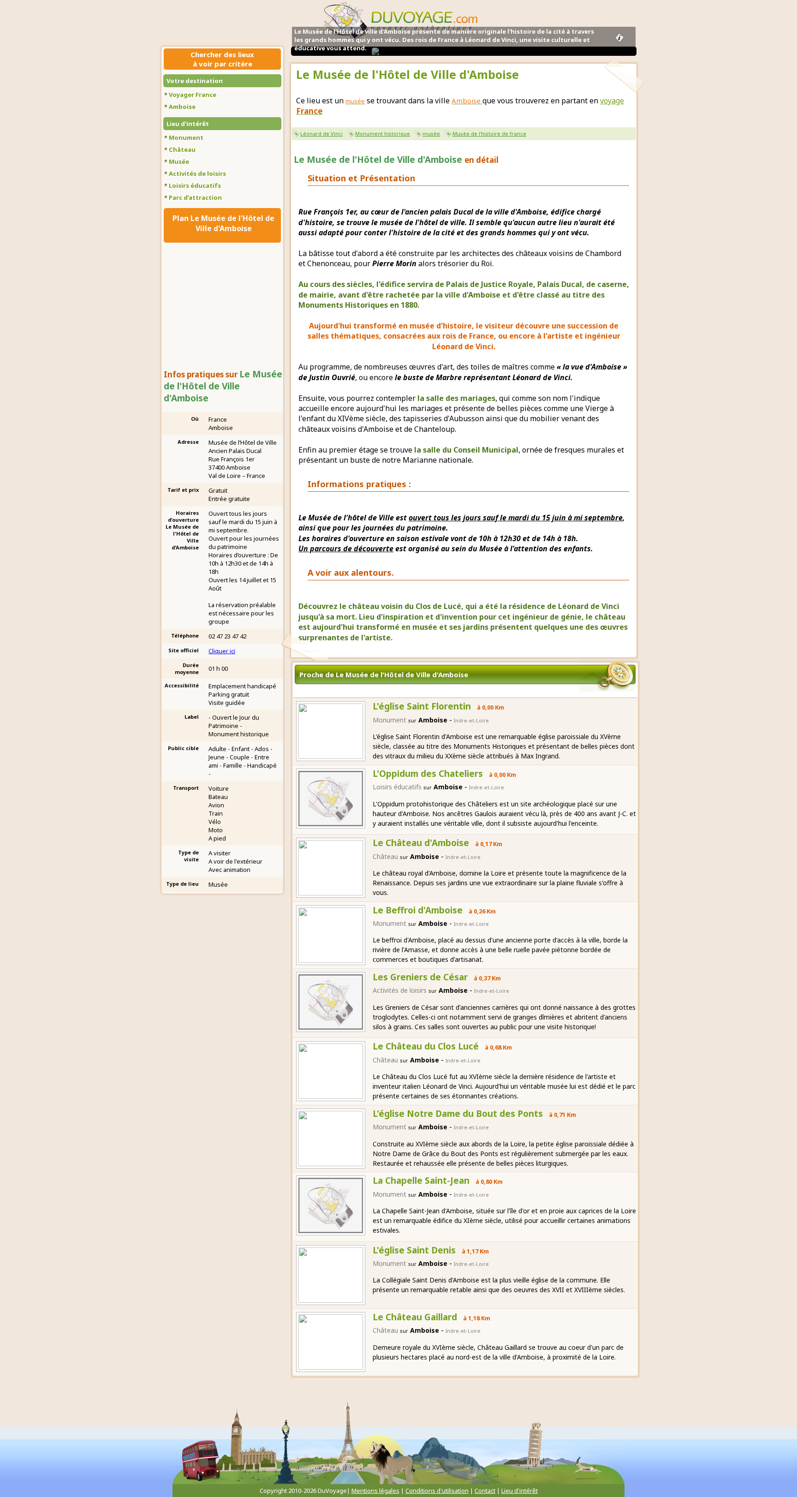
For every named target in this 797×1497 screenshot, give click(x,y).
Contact (485, 1490)
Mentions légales (375, 1490)
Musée (179, 161)
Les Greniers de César (420, 977)
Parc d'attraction (195, 197)
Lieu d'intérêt (188, 123)
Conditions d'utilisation (437, 1490)
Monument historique (382, 133)
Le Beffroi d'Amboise (418, 910)
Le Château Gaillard (415, 1317)
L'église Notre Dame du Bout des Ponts (458, 1114)
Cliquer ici (221, 651)
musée (431, 133)
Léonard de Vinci (321, 133)
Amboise (182, 106)
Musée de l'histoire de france (489, 133)
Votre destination (195, 81)
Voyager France (192, 94)
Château (182, 149)
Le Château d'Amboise (421, 843)
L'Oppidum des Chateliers (428, 774)
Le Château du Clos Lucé (426, 1046)
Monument (186, 137)
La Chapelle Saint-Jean (421, 1181)
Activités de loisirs (197, 173)
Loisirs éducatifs (195, 185)
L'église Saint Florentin (422, 706)
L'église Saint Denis (414, 1250)
